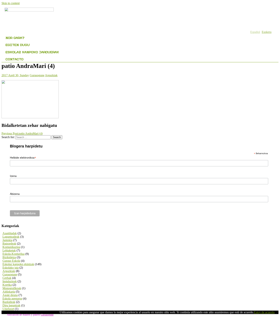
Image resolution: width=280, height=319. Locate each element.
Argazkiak (51, 75)
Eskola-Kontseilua (13, 253)
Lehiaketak (9, 250)
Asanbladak (9, 233)
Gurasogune (37, 75)
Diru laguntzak (11, 305)
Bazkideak (8, 302)
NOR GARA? (15, 37)
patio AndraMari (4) (22, 133)
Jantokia (7, 240)
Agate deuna (10, 295)
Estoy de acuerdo (264, 312)
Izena (13, 175)
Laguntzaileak (10, 236)
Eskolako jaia (10, 267)
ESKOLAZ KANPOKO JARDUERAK (32, 51)
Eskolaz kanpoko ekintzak (18, 264)
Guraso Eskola (11, 260)
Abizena (15, 193)
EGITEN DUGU (18, 44)
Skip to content (11, 3)
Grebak (6, 278)
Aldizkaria (8, 291)
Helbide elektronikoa (23, 158)
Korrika (7, 284)
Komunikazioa (11, 247)
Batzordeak (9, 243)
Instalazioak (9, 281)
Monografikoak (11, 288)
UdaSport (8, 308)
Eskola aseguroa (12, 298)
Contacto (14, 58)
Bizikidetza (9, 257)
